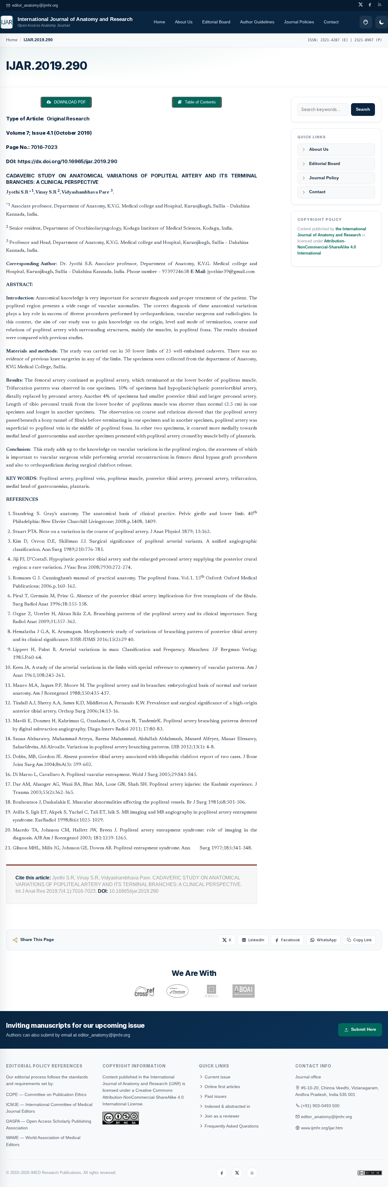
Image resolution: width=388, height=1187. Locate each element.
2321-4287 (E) (334, 40)
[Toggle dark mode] (381, 22)
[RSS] (252, 1172)
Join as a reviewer (221, 1116)
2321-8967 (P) (368, 40)
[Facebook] (221, 1172)
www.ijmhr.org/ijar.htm (322, 1127)
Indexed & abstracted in (226, 1106)
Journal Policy (324, 178)
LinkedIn (256, 940)
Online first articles (221, 1086)
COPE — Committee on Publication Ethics (46, 1094)
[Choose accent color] (366, 22)
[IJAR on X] (360, 4)
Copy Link (362, 940)
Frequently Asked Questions (231, 1126)
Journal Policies (299, 21)
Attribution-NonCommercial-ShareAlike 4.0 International (326, 247)
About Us (183, 21)
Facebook (290, 940)
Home (159, 21)
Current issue (216, 1076)
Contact (331, 21)
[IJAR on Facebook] (370, 4)
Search (363, 109)
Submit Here (363, 1029)
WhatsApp (326, 940)
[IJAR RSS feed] (379, 4)
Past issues (214, 1096)
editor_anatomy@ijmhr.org (35, 5)
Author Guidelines (257, 21)
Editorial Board (216, 21)
